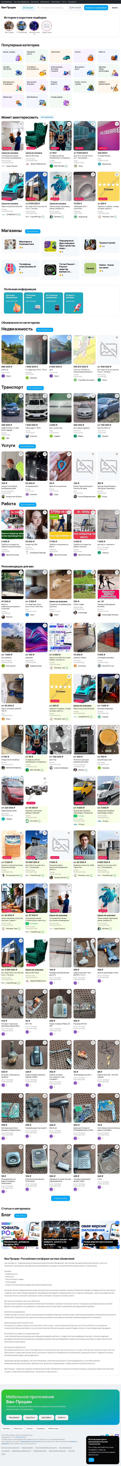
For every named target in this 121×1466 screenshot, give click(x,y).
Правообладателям (40, 1451)
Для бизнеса (44, 2)
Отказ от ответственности (10, 1448)
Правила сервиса (27, 1448)
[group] (13, 303)
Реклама (29, 1429)
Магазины (35, 2)
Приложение (55, 2)
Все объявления (6, 2)
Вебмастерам (53, 1429)
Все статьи (20, 1215)
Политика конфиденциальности (46, 1448)
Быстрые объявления (21, 2)
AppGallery (46, 1417)
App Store (30, 1417)
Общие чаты (18, 1429)
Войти (115, 8)
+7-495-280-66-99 (19, 1437)
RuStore (61, 1417)
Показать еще (60, 1198)
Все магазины (33, 231)
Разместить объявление (96, 8)
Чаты (64, 2)
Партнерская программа (57, 1451)
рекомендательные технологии (32, 1442)
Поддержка (72, 2)
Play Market (14, 1417)
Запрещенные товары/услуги (21, 1451)
